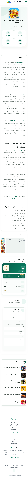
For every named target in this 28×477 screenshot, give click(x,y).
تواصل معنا (7, 465)
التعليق (23, 336)
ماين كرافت (14, 436)
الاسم (23, 326)
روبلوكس (14, 441)
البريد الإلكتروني (21, 331)
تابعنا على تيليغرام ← (14, 457)
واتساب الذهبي (14, 429)
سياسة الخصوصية (14, 467)
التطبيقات (21, 465)
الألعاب (16, 465)
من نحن (12, 465)
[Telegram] (14, 470)
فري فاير (14, 439)
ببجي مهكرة (14, 443)
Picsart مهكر (14, 427)
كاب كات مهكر (14, 422)
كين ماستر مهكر (14, 424)
